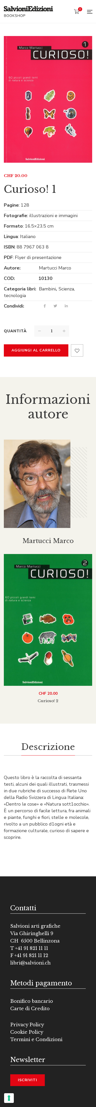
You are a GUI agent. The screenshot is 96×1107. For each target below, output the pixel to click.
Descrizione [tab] (48, 746)
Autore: (12, 268)
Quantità (15, 331)
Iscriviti (27, 1080)
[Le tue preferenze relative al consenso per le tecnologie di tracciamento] (9, 1098)
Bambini (47, 289)
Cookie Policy (26, 1032)
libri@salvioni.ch (30, 963)
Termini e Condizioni (36, 1039)
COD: (9, 278)
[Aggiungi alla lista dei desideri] (77, 350)
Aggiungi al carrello (36, 350)
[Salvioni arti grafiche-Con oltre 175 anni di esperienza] (28, 11)
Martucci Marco (55, 268)
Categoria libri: (20, 289)
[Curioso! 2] (48, 620)
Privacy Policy (27, 1025)
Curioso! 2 (48, 700)
